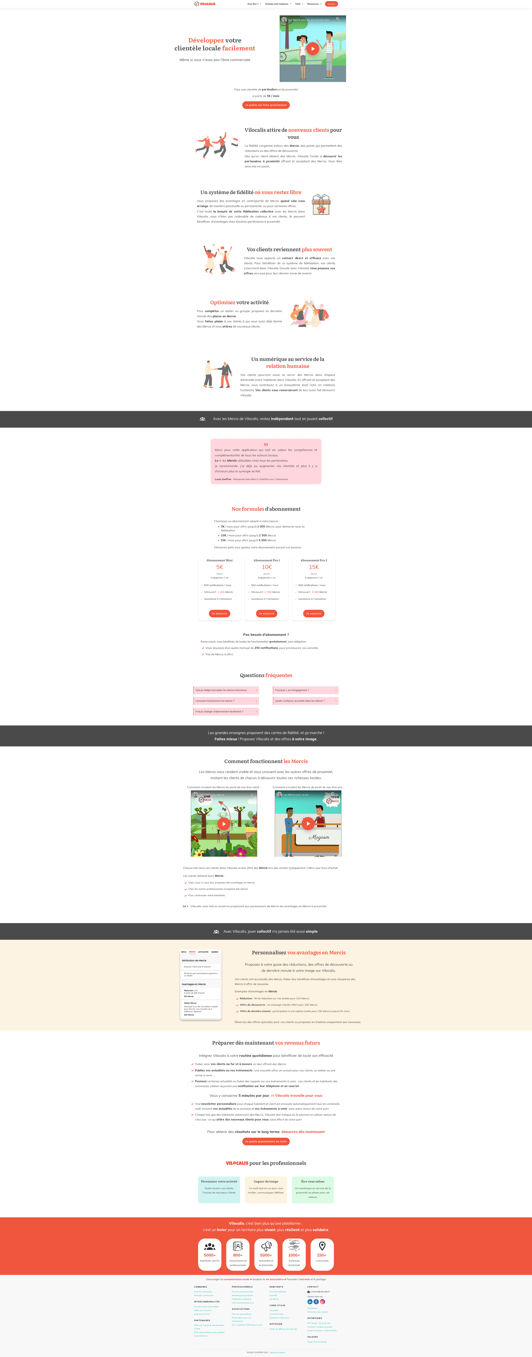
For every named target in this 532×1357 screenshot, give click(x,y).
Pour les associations (241, 1314)
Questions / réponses (279, 1317)
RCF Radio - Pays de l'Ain (319, 1323)
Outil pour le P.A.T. (202, 1314)
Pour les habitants (278, 1291)
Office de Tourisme (202, 1310)
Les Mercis (274, 1299)
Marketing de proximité (242, 1295)
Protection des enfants (317, 1312)
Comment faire (276, 1314)
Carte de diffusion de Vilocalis (283, 1329)
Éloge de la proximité (317, 1341)
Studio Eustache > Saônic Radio (322, 1330)
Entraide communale (203, 1295)
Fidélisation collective (241, 1299)
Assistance (312, 1308)
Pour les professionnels (242, 1291)
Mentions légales (277, 1352)
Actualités (274, 1310)
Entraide (273, 1295)
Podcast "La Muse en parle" (320, 1327)
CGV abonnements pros (243, 1303)
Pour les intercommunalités (206, 1306)
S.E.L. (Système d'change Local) (247, 1325)
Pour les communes (203, 1291)
